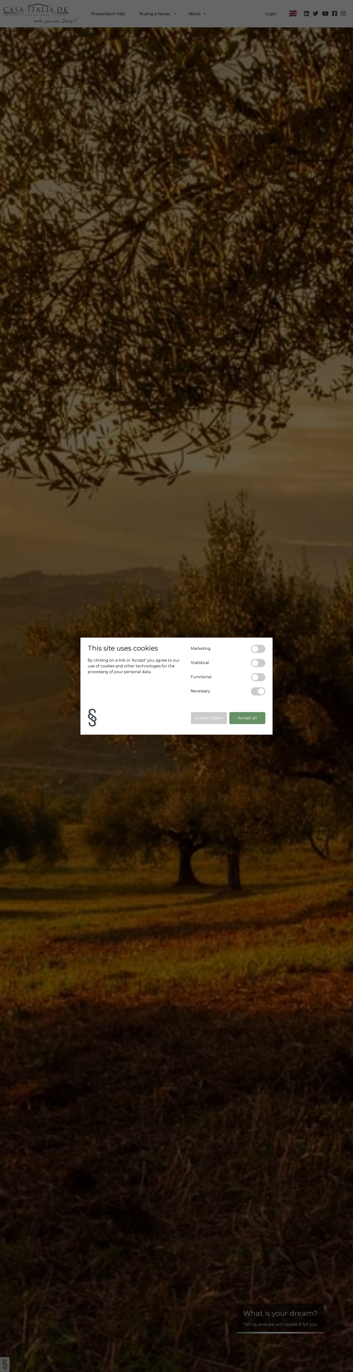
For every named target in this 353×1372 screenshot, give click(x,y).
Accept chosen (209, 718)
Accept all (247, 718)
